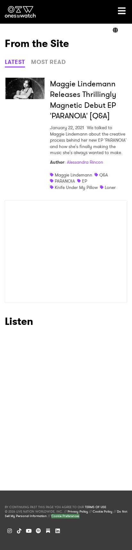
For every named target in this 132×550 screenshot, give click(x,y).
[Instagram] (9, 531)
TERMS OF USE (95, 507)
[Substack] (48, 531)
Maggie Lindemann (73, 175)
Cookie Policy (102, 511)
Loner (110, 187)
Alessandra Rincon (85, 162)
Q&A (103, 175)
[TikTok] (19, 531)
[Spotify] (38, 531)
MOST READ (48, 62)
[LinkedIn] (57, 531)
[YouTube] (29, 531)
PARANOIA (65, 181)
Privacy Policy (78, 511)
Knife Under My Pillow (76, 187)
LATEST (15, 62)
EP (84, 181)
